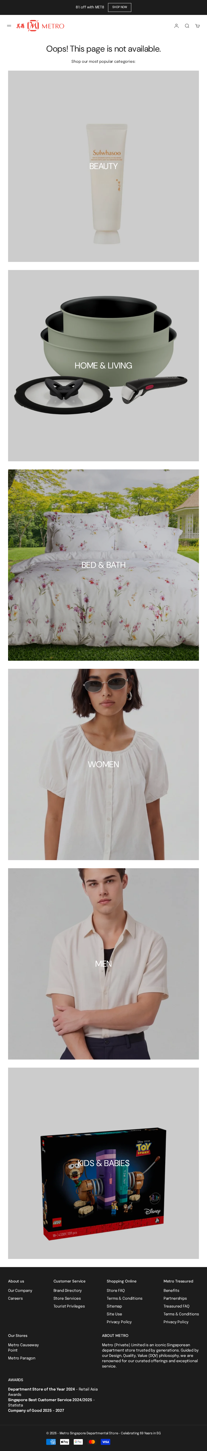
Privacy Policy (119, 1322)
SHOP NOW (119, 7)
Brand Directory (68, 1291)
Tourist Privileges (69, 1306)
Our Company (20, 1291)
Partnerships (175, 1299)
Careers (15, 1299)
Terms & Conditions (124, 1299)
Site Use (114, 1314)
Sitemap (114, 1306)
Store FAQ (116, 1291)
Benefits (171, 1291)
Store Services (67, 1299)
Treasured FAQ (176, 1306)
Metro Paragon (21, 1358)
